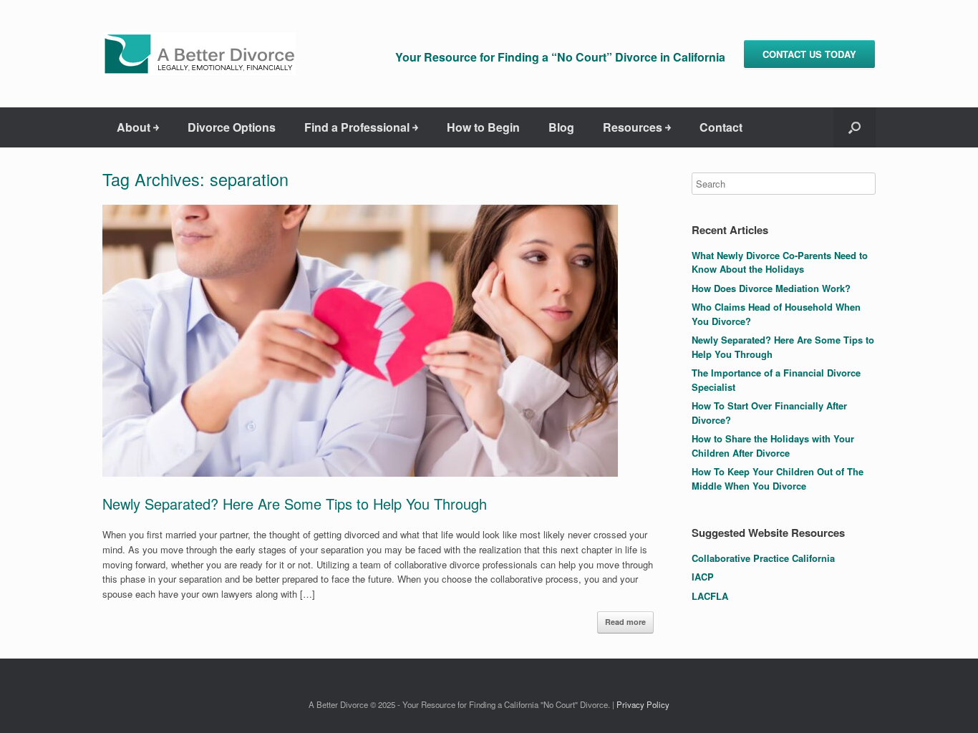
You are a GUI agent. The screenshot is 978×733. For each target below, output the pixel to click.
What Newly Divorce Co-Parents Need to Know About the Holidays (780, 262)
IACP (703, 576)
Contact (720, 127)
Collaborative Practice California (763, 558)
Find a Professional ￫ (361, 127)
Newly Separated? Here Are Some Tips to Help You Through (294, 503)
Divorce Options (232, 127)
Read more (625, 621)
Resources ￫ (637, 127)
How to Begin (483, 127)
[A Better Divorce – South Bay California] (199, 53)
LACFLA (710, 596)
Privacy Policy (642, 704)
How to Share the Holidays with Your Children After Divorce (773, 446)
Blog (561, 127)
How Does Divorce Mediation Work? (771, 288)
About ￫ (138, 127)
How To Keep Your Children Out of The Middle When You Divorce (777, 478)
